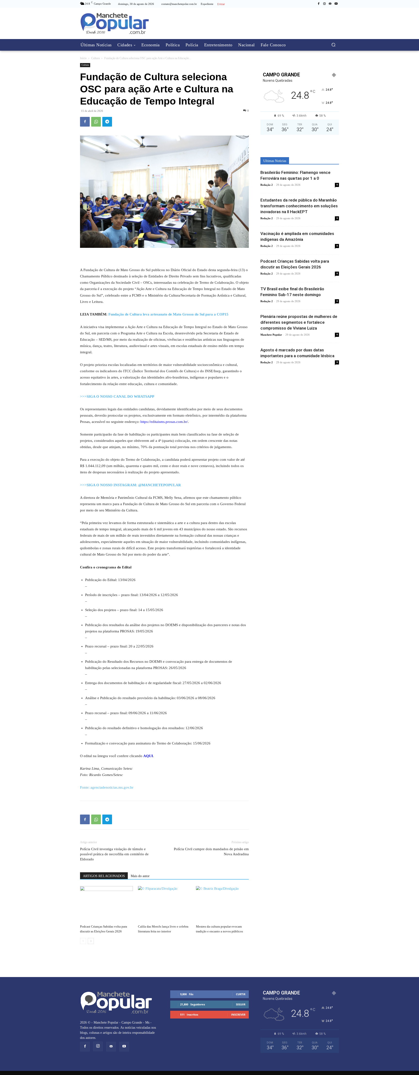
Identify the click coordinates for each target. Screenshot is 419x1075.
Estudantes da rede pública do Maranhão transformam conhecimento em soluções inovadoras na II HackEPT (299, 206)
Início (83, 58)
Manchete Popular (271, 334)
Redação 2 (266, 184)
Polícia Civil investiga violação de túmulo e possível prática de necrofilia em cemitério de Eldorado (114, 854)
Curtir (240, 994)
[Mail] (330, 4)
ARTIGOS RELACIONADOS (104, 876)
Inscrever (238, 1014)
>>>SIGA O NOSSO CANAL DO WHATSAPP (117, 396)
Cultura (95, 58)
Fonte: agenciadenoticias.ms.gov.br (106, 787)
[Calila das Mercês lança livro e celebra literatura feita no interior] (164, 904)
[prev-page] (83, 941)
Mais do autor (140, 876)
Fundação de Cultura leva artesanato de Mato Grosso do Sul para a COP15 (168, 314)
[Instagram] (324, 4)
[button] (333, 44)
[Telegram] (107, 122)
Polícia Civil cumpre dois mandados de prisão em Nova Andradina (211, 851)
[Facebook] (319, 4)
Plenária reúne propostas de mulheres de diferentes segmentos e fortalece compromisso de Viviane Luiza (298, 322)
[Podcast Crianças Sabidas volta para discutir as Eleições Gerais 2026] (106, 904)
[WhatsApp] (96, 122)
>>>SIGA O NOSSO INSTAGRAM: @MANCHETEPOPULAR (130, 485)
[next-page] (91, 941)
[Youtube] (336, 4)
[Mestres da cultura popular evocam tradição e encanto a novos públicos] (222, 904)
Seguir (240, 1004)
